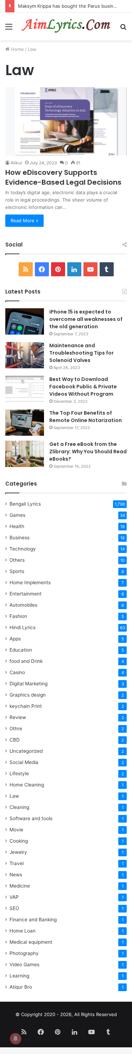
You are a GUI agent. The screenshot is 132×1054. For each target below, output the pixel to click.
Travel (17, 863)
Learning (19, 976)
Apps (15, 638)
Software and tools (31, 818)
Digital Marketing (29, 683)
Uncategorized (26, 751)
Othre (16, 728)
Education (21, 650)
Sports (17, 571)
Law (14, 796)
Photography (24, 953)
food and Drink (26, 661)
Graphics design (28, 695)
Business (20, 537)
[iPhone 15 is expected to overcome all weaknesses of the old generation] (24, 321)
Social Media (24, 762)
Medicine (20, 886)
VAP (14, 897)
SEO (14, 908)
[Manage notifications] (15, 1038)
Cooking (19, 841)
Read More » (24, 220)
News (16, 874)
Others (17, 560)
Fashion (18, 616)
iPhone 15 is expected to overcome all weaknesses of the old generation (85, 319)
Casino (17, 672)
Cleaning (19, 807)
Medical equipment (31, 942)
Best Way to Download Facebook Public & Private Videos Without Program (83, 386)
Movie (16, 829)
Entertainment (26, 594)
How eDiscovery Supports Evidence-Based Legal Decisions (63, 177)
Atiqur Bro (21, 987)
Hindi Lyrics (23, 627)
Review (18, 717)
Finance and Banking (33, 919)
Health (17, 526)
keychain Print (26, 706)
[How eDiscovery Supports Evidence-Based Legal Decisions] (66, 121)
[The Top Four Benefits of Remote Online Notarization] (24, 422)
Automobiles (23, 605)
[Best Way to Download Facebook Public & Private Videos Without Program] (24, 389)
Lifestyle (19, 773)
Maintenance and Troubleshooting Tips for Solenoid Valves (81, 353)
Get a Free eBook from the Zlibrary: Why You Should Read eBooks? (88, 451)
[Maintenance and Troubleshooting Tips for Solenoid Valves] (24, 355)
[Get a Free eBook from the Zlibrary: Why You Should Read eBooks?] (24, 454)
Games (17, 515)
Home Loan (23, 931)
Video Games (24, 964)
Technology (23, 549)
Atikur (16, 162)
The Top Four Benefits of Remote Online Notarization (85, 416)
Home (17, 49)
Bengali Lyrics (25, 504)
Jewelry (18, 852)
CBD (15, 740)
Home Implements (30, 582)
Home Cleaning (27, 785)
